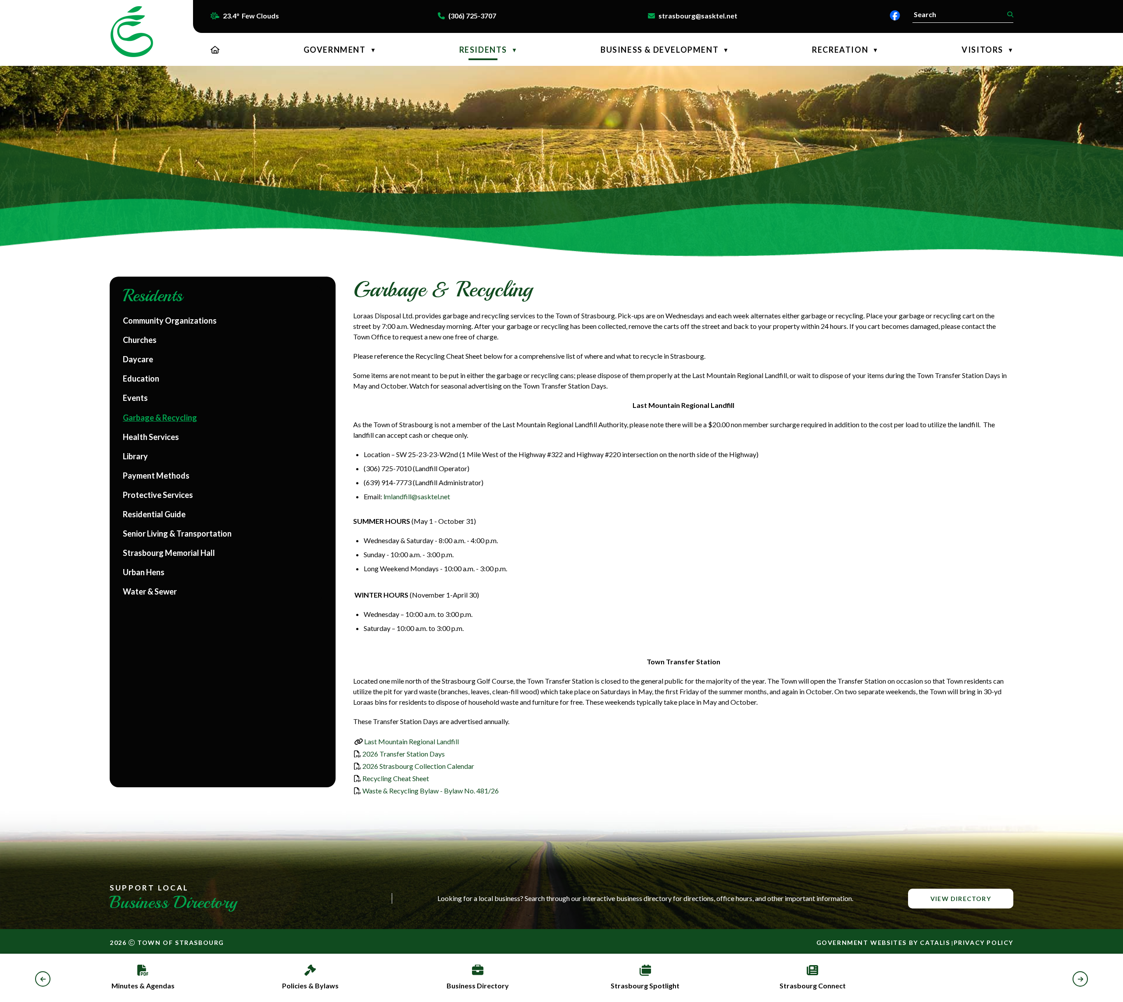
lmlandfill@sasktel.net (416, 496)
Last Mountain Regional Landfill (411, 741)
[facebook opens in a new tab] (895, 15)
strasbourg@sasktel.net (697, 15)
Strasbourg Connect (813, 985)
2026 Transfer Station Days (403, 754)
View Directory (960, 898)
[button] (1009, 14)
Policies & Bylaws (310, 985)
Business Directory (478, 985)
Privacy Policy (983, 942)
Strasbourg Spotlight (645, 985)
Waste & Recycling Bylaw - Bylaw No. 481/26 (430, 790)
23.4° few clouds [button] (251, 15)
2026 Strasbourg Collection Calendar (418, 766)
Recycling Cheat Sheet (395, 778)
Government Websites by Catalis (883, 942)
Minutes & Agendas (143, 985)
